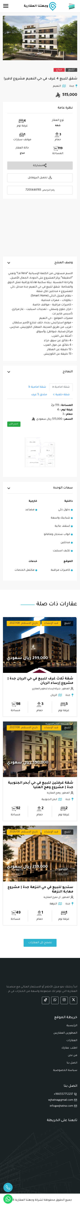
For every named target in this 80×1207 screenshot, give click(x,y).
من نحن (72, 1055)
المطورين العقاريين (65, 1033)
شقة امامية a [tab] (61, 387)
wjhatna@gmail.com (61, 1100)
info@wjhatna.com (62, 1106)
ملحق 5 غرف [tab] (39, 394)
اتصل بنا (72, 1063)
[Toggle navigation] (6, 6)
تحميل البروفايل (38, 177)
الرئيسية (71, 1025)
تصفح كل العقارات (40, 942)
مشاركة (38, 165)
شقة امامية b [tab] (37, 387)
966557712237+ (64, 1094)
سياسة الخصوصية (65, 1070)
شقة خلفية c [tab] (61, 394)
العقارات (71, 1040)
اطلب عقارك (69, 1048)
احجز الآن (13, 424)
